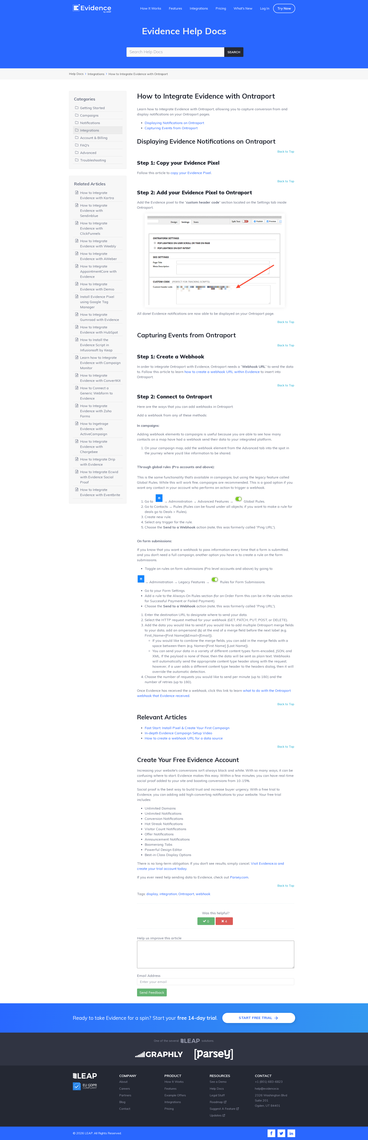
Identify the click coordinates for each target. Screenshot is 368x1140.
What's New (243, 8)
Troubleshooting (93, 160)
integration (168, 894)
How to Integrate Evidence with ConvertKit (100, 378)
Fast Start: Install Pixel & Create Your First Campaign (187, 728)
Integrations (199, 8)
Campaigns (89, 115)
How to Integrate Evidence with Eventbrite (100, 492)
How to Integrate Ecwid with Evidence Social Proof (99, 477)
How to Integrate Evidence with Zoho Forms (96, 411)
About (123, 1082)
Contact (124, 1109)
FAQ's (84, 145)
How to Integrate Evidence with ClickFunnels (93, 228)
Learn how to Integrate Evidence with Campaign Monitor (100, 362)
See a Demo (218, 1082)
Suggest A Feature (222, 1109)
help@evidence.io (267, 1088)
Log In (264, 8)
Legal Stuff (217, 1095)
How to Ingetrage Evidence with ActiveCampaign (94, 428)
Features (175, 8)
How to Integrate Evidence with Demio (97, 286)
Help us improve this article (159, 938)
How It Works (150, 8)
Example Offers (175, 1095)
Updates (216, 1115)
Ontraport (186, 894)
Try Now (284, 8)
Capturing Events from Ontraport (171, 128)
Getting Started (92, 108)
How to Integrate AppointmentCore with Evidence (98, 271)
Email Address (148, 975)
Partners (125, 1095)
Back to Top (285, 151)
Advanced (88, 152)
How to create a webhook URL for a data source (184, 738)
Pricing (221, 8)
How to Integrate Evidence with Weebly (98, 243)
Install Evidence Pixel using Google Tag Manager (97, 301)
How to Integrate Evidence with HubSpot (99, 329)
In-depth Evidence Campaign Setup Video (178, 733)
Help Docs (76, 74)
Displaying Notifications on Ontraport (174, 123)
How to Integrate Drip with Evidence (97, 462)
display (152, 894)
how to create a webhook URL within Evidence (222, 372)
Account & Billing (94, 138)
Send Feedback (152, 992)
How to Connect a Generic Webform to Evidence (96, 393)
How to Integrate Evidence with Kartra (97, 195)
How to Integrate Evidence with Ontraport (138, 74)
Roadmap (216, 1102)
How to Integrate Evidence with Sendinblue (93, 210)
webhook (203, 894)
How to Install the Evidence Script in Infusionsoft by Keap (96, 345)
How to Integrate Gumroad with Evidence (99, 317)
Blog (122, 1102)
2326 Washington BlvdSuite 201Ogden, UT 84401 (271, 1100)
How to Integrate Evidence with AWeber (98, 256)
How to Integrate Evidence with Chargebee (93, 446)
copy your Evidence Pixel (191, 173)
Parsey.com (239, 877)
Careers (124, 1088)
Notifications (90, 123)
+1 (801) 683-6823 (269, 1082)
